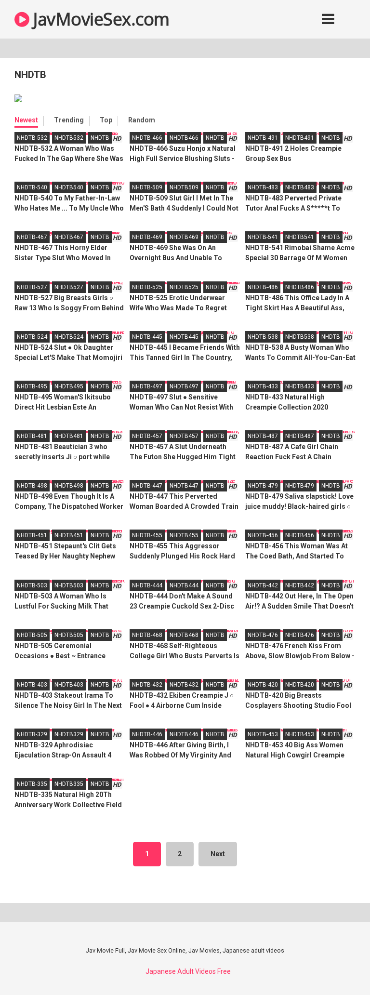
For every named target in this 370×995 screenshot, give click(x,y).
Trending (69, 120)
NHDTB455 (184, 535)
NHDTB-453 (263, 734)
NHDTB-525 (147, 287)
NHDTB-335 (32, 784)
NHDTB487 (299, 436)
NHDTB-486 (263, 287)
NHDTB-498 (32, 485)
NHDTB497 (184, 386)
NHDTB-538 (263, 336)
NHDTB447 (184, 485)
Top (106, 120)
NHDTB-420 (263, 684)
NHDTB (100, 137)
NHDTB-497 (147, 386)
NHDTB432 (184, 684)
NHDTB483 (299, 187)
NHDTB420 (299, 684)
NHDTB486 (299, 287)
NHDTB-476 (263, 635)
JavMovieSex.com (99, 19)
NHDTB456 (299, 535)
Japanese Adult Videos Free (188, 971)
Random (141, 120)
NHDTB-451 (32, 535)
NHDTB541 (299, 237)
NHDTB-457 (147, 436)
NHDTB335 (68, 784)
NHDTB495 (68, 386)
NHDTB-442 (263, 585)
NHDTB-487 (263, 436)
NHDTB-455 (147, 535)
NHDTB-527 (32, 287)
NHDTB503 (68, 585)
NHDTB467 (68, 237)
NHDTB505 (68, 635)
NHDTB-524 (32, 336)
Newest (26, 120)
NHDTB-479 (263, 485)
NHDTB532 (68, 137)
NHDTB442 (299, 585)
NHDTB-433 (263, 386)
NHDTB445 (184, 336)
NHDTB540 (68, 187)
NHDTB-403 (32, 684)
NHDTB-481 (32, 436)
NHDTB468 (184, 635)
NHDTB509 (184, 187)
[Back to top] (338, 966)
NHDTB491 (299, 137)
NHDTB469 (184, 237)
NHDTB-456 (263, 535)
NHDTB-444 (147, 585)
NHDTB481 (68, 436)
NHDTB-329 (32, 734)
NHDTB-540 (32, 187)
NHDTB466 (184, 137)
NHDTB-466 (147, 137)
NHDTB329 (68, 734)
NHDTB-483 (263, 187)
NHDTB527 (68, 287)
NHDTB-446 (147, 734)
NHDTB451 (68, 535)
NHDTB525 (184, 287)
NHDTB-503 (32, 585)
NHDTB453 (299, 734)
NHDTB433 (299, 386)
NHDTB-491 (263, 137)
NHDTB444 (184, 585)
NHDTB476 (299, 635)
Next (218, 854)
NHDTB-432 (147, 684)
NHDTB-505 (32, 635)
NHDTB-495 (32, 386)
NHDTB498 (68, 485)
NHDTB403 (68, 684)
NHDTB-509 (147, 187)
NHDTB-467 (32, 237)
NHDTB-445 (147, 336)
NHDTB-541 (263, 237)
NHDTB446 (184, 734)
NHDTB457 (184, 436)
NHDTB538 (299, 336)
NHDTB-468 (147, 635)
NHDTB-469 (147, 237)
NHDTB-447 (147, 485)
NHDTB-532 (32, 137)
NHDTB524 (68, 336)
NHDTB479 (299, 485)
